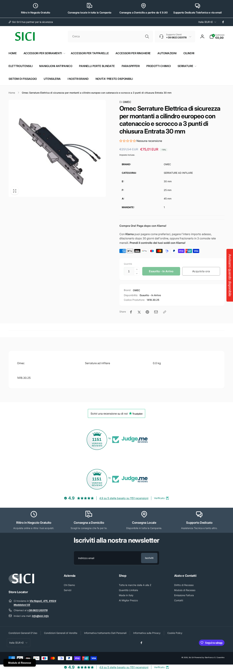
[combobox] (110, 36)
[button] (216, 36)
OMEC (125, 102)
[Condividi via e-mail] (156, 312)
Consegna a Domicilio (89, 522)
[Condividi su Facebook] (131, 312)
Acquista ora (201, 271)
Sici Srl (191, 657)
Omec (21, 363)
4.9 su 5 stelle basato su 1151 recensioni (123, 498)
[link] (31, 22)
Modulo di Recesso (19, 662)
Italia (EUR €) (205, 21)
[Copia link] (164, 312)
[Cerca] (147, 36)
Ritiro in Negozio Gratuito (35, 12)
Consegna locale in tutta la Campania (89, 12)
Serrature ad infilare (97, 363)
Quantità (128, 264)
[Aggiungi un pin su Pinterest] (147, 312)
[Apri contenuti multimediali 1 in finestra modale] (57, 148)
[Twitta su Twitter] (139, 312)
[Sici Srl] (21, 582)
